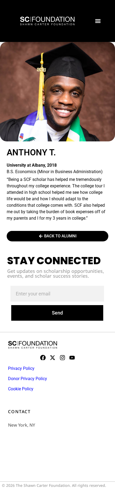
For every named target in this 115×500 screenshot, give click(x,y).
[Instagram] (62, 357)
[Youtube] (72, 357)
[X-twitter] (52, 357)
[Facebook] (43, 357)
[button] (97, 21)
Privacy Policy (21, 368)
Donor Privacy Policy (27, 378)
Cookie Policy (20, 388)
